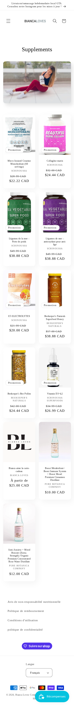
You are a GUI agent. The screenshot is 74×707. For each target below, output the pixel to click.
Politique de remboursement (26, 610)
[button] (8, 21)
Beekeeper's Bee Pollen (19, 393)
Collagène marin (55, 161)
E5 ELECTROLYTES (19, 316)
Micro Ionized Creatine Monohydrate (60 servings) (19, 164)
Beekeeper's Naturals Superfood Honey (54, 318)
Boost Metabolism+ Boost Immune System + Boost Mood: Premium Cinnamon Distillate (55, 474)
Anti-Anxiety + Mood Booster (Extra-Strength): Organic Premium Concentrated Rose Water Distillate (19, 555)
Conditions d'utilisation (23, 620)
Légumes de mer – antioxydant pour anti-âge (55, 241)
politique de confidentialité (25, 629)
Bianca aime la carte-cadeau (19, 470)
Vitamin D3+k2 (55, 393)
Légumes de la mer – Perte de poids (19, 240)
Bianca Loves (22, 694)
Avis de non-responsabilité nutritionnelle (34, 601)
